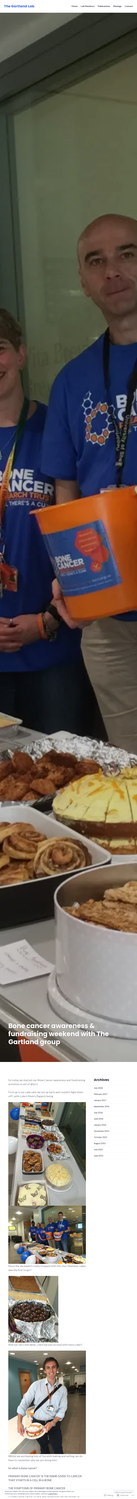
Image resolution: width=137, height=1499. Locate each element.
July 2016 (98, 1112)
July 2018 (98, 1088)
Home (75, 6)
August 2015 (100, 1143)
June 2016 (98, 1118)
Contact (129, 6)
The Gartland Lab (19, 6)
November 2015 (101, 1131)
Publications (104, 6)
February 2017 (100, 1094)
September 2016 (101, 1106)
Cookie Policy (53, 1494)
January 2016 (100, 1125)
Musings (117, 6)
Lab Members (88, 6)
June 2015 (98, 1155)
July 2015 (98, 1149)
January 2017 (100, 1100)
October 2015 (100, 1137)
